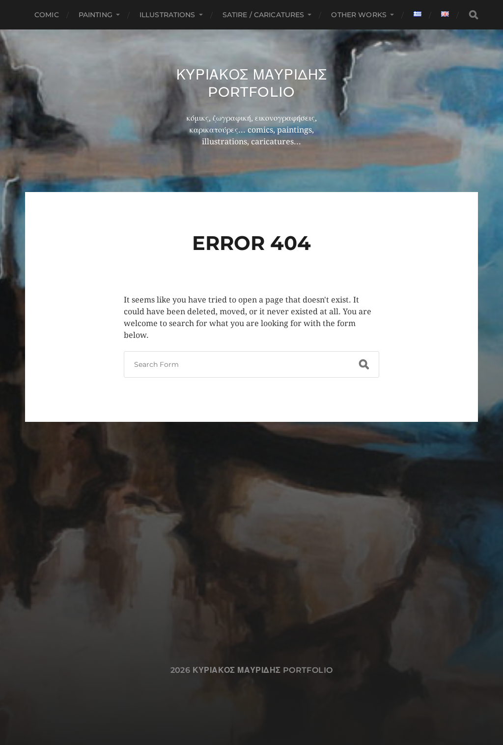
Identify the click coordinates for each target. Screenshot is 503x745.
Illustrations (168, 14)
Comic (46, 14)
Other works (359, 14)
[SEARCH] (473, 15)
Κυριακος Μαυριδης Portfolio (251, 83)
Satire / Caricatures (264, 14)
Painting (95, 14)
